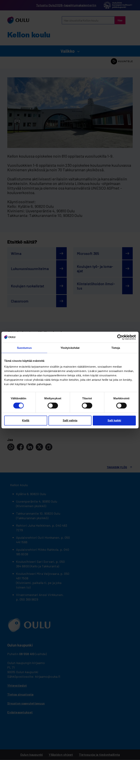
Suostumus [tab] (24, 347)
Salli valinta (70, 420)
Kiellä (25, 420)
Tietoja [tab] (115, 347)
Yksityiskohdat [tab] (70, 347)
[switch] (53, 405)
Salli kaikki (114, 420)
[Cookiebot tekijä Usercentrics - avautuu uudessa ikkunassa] (120, 337)
